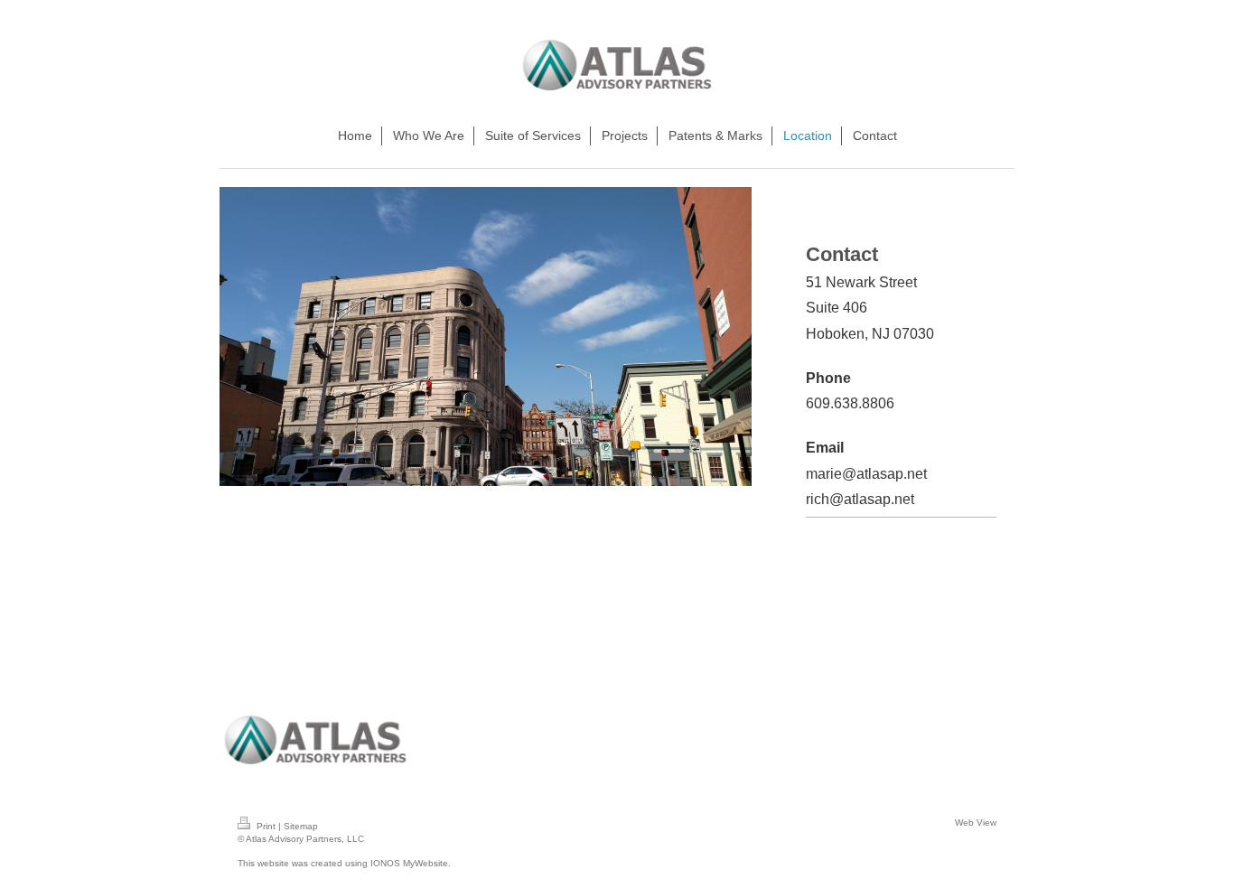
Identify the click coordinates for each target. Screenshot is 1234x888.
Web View (975, 822)
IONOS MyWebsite (409, 863)
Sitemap (301, 826)
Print (266, 826)
